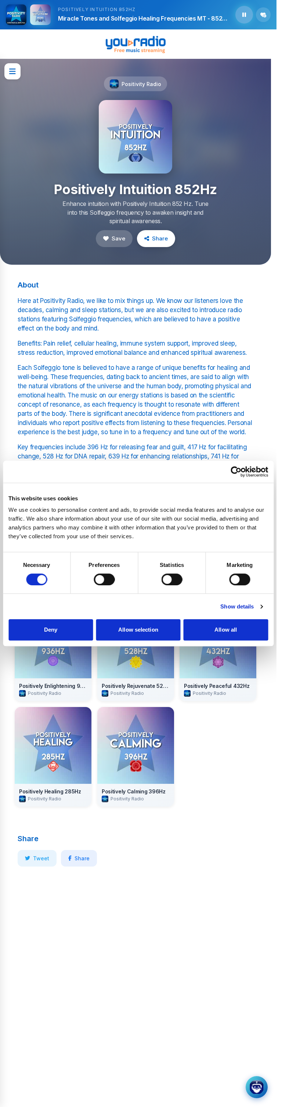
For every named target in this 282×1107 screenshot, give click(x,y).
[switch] (104, 579)
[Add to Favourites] (263, 14)
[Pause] (244, 15)
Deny (50, 629)
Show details (237, 606)
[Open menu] (12, 71)
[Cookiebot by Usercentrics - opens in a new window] (236, 471)
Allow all (225, 629)
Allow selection (138, 629)
